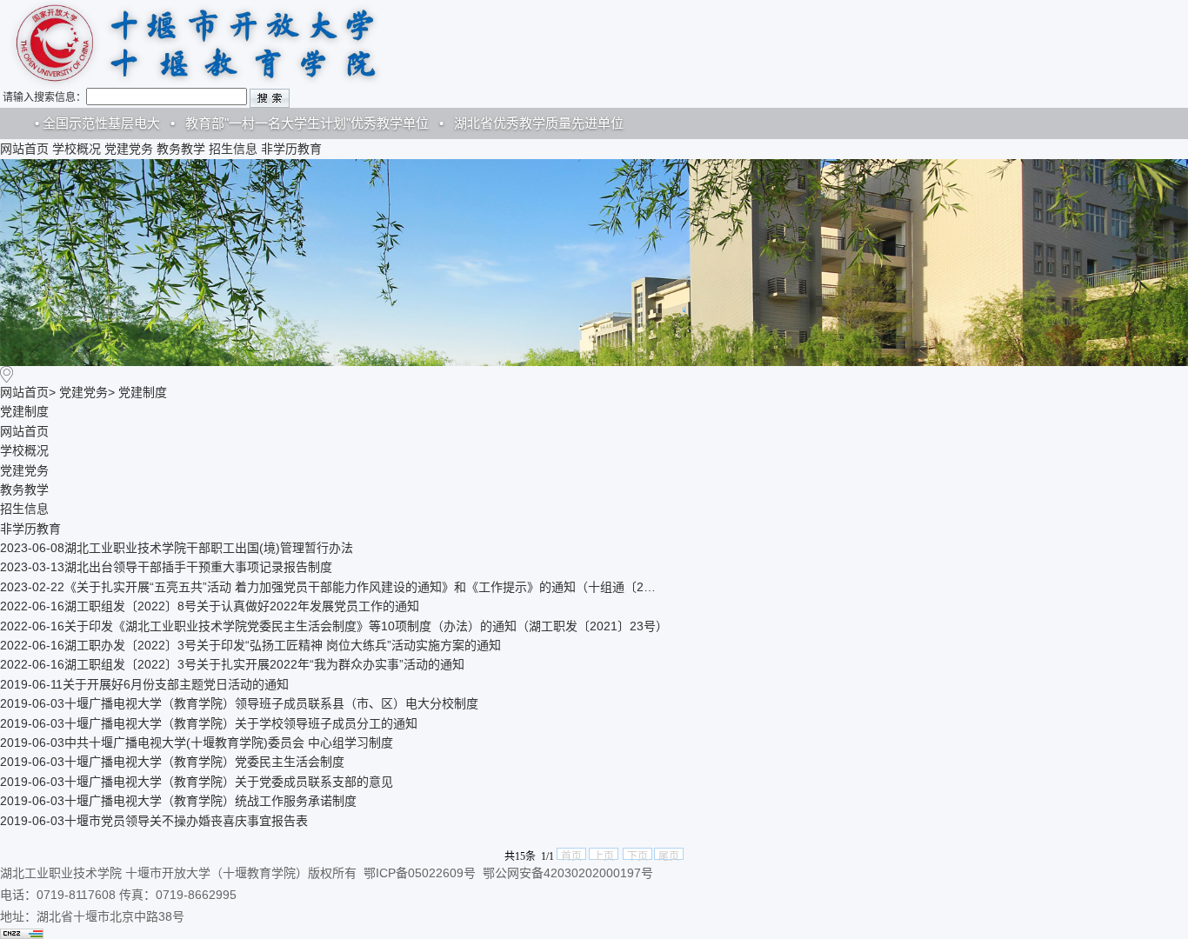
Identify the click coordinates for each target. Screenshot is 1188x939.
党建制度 (142, 392)
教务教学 (181, 149)
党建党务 (128, 149)
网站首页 (24, 149)
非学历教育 (291, 149)
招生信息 (233, 149)
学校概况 (76, 149)
